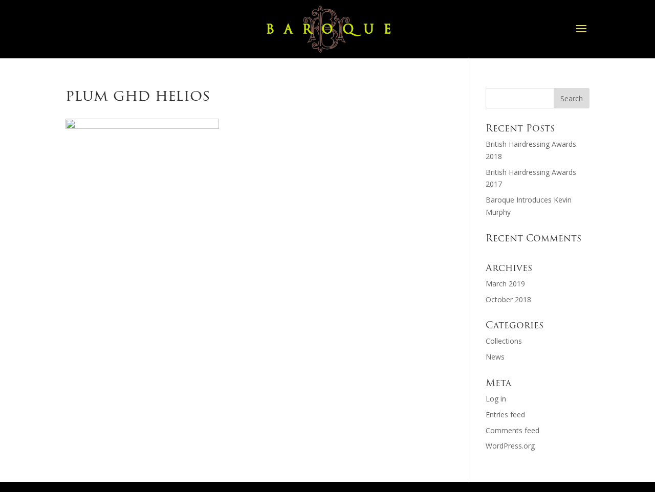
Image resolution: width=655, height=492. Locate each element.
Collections (504, 341)
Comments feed (512, 430)
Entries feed (505, 414)
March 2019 (505, 283)
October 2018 (508, 299)
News (495, 357)
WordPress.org (510, 446)
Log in (496, 399)
